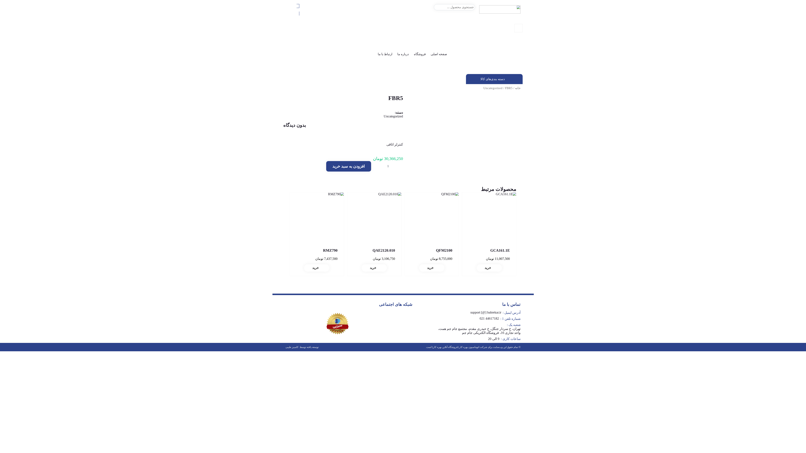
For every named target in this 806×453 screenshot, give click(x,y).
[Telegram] (391, 316)
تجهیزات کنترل (514, 49)
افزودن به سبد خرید (348, 166)
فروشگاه (420, 54)
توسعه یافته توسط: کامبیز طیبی (302, 347)
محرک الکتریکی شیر (510, 72)
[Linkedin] (378, 316)
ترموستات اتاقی (513, 57)
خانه (518, 88)
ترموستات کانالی (512, 60)
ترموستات (516, 53)
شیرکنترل (517, 64)
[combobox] (454, 7)
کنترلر (519, 68)
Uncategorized (492, 88)
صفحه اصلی (439, 54)
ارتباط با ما (385, 54)
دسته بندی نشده (513, 45)
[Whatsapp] (403, 316)
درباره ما (403, 54)
